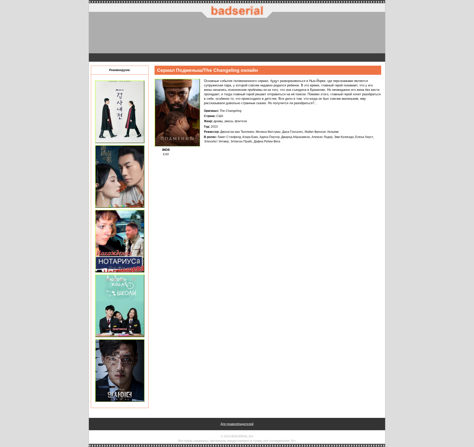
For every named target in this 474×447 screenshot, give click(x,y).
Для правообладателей (237, 424)
